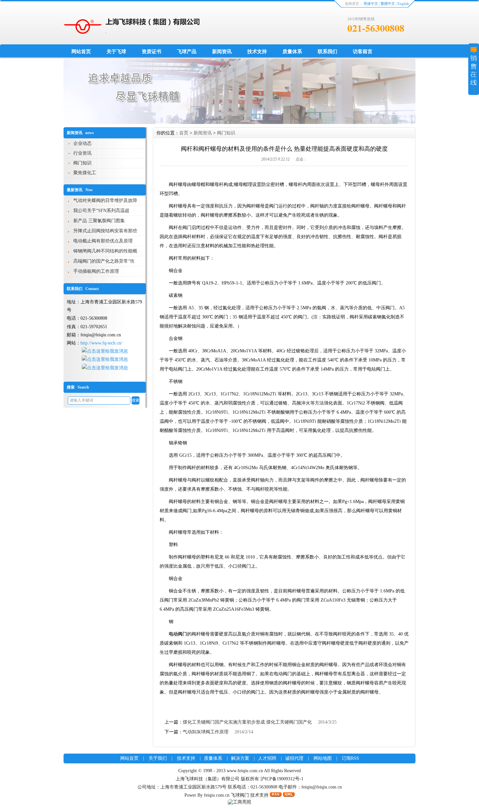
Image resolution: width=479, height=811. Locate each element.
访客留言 (362, 51)
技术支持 (257, 51)
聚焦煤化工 (84, 172)
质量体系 (292, 51)
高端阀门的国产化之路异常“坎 (104, 261)
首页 (183, 132)
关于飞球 (116, 51)
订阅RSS (350, 758)
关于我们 (158, 758)
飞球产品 (186, 51)
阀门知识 (82, 163)
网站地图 (322, 758)
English (403, 4)
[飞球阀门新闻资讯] (239, 122)
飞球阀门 (240, 795)
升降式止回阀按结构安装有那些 (105, 230)
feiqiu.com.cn (216, 795)
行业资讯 (82, 153)
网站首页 (81, 51)
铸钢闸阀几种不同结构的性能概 (105, 251)
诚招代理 (294, 758)
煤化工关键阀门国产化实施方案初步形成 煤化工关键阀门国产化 (247, 722)
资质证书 (151, 51)
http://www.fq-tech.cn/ (101, 343)
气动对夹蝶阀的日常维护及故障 (105, 200)
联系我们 (327, 51)
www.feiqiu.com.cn (245, 770)
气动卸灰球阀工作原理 (205, 731)
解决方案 (240, 758)
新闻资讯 (222, 51)
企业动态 (82, 143)
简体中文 (371, 4)
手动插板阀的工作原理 (96, 271)
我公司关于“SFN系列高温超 (101, 210)
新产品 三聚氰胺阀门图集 (99, 220)
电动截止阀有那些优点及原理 (103, 240)
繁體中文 (388, 4)
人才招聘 (267, 758)
